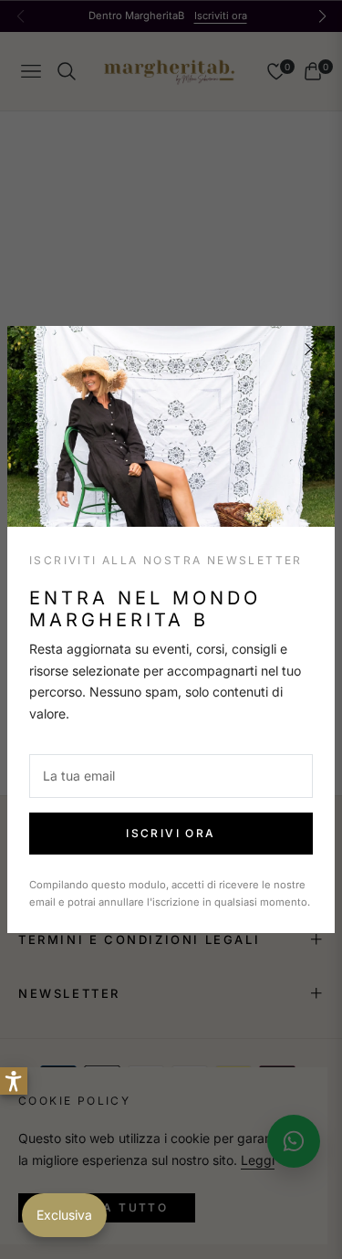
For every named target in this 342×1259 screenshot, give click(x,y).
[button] (13, 1081)
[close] (311, 349)
